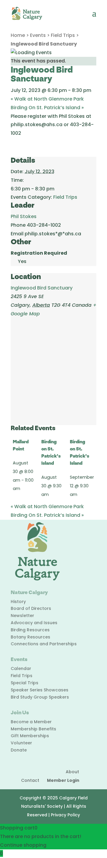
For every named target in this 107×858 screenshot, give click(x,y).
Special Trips (24, 683)
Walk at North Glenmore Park (47, 98)
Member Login (63, 780)
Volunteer (21, 743)
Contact (30, 780)
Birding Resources (30, 630)
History (18, 602)
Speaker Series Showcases (39, 690)
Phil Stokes (24, 216)
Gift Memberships (30, 736)
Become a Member (31, 722)
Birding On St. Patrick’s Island (47, 107)
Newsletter (22, 616)
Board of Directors (31, 608)
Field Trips (63, 35)
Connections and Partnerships (44, 644)
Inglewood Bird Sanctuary (42, 287)
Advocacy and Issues (34, 623)
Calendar (21, 668)
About (72, 772)
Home (18, 35)
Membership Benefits (33, 729)
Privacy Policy (65, 815)
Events (38, 35)
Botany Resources (30, 637)
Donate (19, 750)
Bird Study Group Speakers (40, 697)
